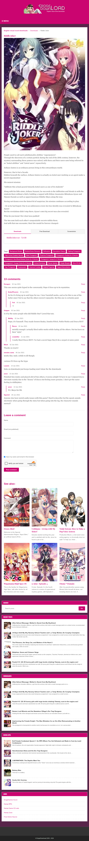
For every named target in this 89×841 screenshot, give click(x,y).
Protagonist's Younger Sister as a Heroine (18, 263)
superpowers (22, 267)
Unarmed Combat (34, 267)
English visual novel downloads (16, 30)
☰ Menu (5, 21)
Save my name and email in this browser (20, 457)
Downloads (34, 30)
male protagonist (31, 255)
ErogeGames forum (10, 800)
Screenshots (71, 231)
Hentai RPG (8, 804)
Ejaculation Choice (59, 251)
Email (11, 429)
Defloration (46, 251)
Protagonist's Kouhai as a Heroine (67, 255)
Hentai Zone (8, 812)
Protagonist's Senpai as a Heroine (51, 259)
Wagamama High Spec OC (15, 583)
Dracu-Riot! (9, 529)
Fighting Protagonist (74, 251)
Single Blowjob (65, 263)
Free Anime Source (10, 817)
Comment (7, 438)
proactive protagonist (46, 255)
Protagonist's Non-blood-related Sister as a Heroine (21, 259)
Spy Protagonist (10, 267)
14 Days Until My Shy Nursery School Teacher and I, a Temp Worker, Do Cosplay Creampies (46, 633)
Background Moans (16, 251)
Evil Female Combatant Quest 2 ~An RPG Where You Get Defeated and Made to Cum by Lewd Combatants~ (46, 742)
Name (6, 420)
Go (82, 608)
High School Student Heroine (14, 255)
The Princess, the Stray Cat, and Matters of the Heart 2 (32, 642)
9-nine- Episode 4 (40, 583)
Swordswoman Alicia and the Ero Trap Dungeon (30, 751)
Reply (83, 284)
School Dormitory (39, 263)
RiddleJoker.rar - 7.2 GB (16, 238)
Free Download (45, 231)
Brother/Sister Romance (32, 251)
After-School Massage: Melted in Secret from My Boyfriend (34, 623)
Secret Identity (52, 263)
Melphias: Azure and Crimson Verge (25, 652)
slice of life (77, 263)
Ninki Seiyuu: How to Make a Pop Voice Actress (72, 530)
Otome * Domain (66, 583)
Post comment (11, 470)
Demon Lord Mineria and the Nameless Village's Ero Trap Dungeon (36, 711)
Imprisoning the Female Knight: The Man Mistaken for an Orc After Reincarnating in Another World (46, 722)
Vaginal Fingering (48, 267)
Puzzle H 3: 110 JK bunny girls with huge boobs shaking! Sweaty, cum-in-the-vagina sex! (45, 662)
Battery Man (16, 770)
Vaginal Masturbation (63, 267)
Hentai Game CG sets (11, 808)
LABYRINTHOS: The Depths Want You (26, 760)
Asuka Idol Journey (19, 780)
